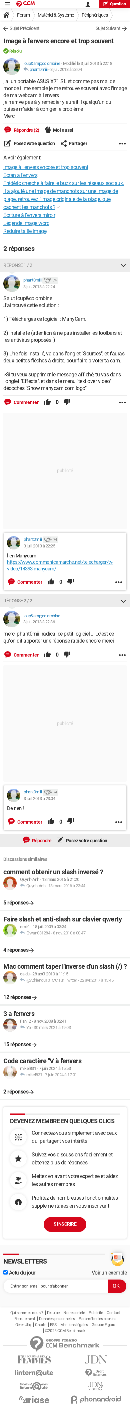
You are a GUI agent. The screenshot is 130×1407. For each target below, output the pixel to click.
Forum (23, 15)
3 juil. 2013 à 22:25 (39, 545)
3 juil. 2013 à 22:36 (39, 621)
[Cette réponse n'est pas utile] (67, 402)
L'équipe (53, 1312)
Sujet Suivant (108, 28)
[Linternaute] (34, 1373)
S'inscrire (65, 1224)
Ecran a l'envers (20, 175)
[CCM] (25, 4)
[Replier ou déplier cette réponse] (123, 265)
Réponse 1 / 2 (17, 265)
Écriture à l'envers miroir (29, 215)
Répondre (41, 840)
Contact (113, 1312)
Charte (40, 1324)
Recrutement (24, 1318)
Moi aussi (63, 130)
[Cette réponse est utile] (47, 402)
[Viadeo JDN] (96, 1386)
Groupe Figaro (103, 1324)
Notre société (74, 1312)
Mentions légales (74, 1324)
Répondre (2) (26, 130)
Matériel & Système (56, 15)
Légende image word (26, 223)
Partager (78, 143)
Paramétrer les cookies (97, 1318)
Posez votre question (34, 143)
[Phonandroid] (96, 1399)
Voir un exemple (109, 1273)
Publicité (96, 1312)
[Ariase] (34, 1399)
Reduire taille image (24, 231)
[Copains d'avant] (34, 1386)
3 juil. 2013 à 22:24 (39, 286)
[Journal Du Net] (96, 1359)
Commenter (26, 402)
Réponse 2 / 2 (17, 600)
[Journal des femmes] (34, 1359)
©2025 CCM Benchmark (65, 1330)
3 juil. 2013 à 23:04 (66, 69)
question (118, 4)
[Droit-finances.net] (96, 1373)
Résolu (15, 51)
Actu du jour (21, 1273)
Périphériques (95, 15)
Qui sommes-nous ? (26, 1312)
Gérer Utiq (23, 1324)
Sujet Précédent (25, 28)
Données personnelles (57, 1318)
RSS (53, 1324)
